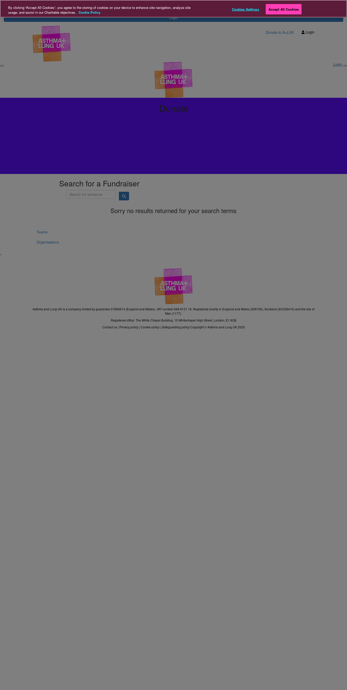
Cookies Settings (245, 9)
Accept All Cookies (284, 9)
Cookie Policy (89, 12)
